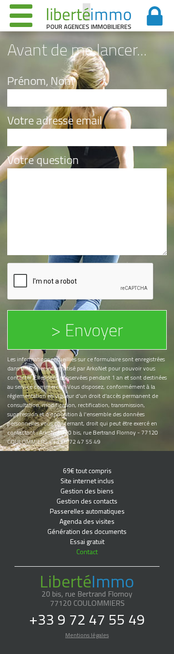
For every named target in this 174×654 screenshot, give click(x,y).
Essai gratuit (87, 541)
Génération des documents (87, 531)
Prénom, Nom (40, 80)
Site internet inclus (87, 481)
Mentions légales (87, 635)
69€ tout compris (87, 470)
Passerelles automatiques (87, 511)
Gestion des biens (87, 491)
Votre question (43, 159)
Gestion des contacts (87, 501)
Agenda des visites (87, 521)
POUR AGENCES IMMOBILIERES (88, 26)
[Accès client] (154, 16)
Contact (87, 551)
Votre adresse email (54, 120)
